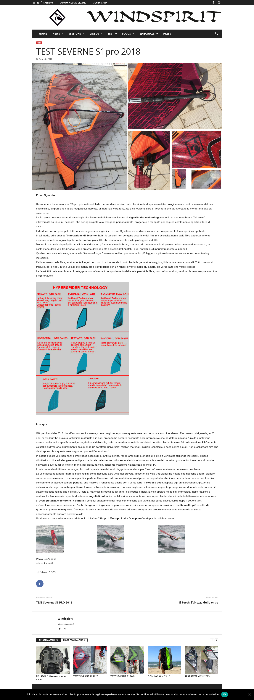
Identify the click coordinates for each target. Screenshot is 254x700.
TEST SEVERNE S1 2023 (197, 676)
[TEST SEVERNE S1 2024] (127, 660)
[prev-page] (212, 640)
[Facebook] (213, 2)
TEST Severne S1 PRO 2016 (54, 602)
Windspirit (65, 618)
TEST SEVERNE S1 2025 (85, 676)
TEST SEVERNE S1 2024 (122, 676)
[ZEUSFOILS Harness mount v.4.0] (53, 660)
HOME (43, 33)
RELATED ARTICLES (48, 640)
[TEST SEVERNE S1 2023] (201, 660)
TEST (111, 33)
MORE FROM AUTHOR (74, 640)
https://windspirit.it (66, 624)
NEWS (56, 33)
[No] (249, 694)
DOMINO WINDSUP (159, 676)
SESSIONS (75, 33)
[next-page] (216, 640)
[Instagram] (219, 2)
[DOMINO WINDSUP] (164, 660)
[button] (216, 34)
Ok (224, 694)
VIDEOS (94, 33)
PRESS (167, 33)
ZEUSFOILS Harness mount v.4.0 (51, 678)
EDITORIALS (147, 33)
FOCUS (126, 33)
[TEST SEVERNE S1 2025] (90, 660)
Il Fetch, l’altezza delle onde (198, 602)
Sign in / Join (100, 2)
